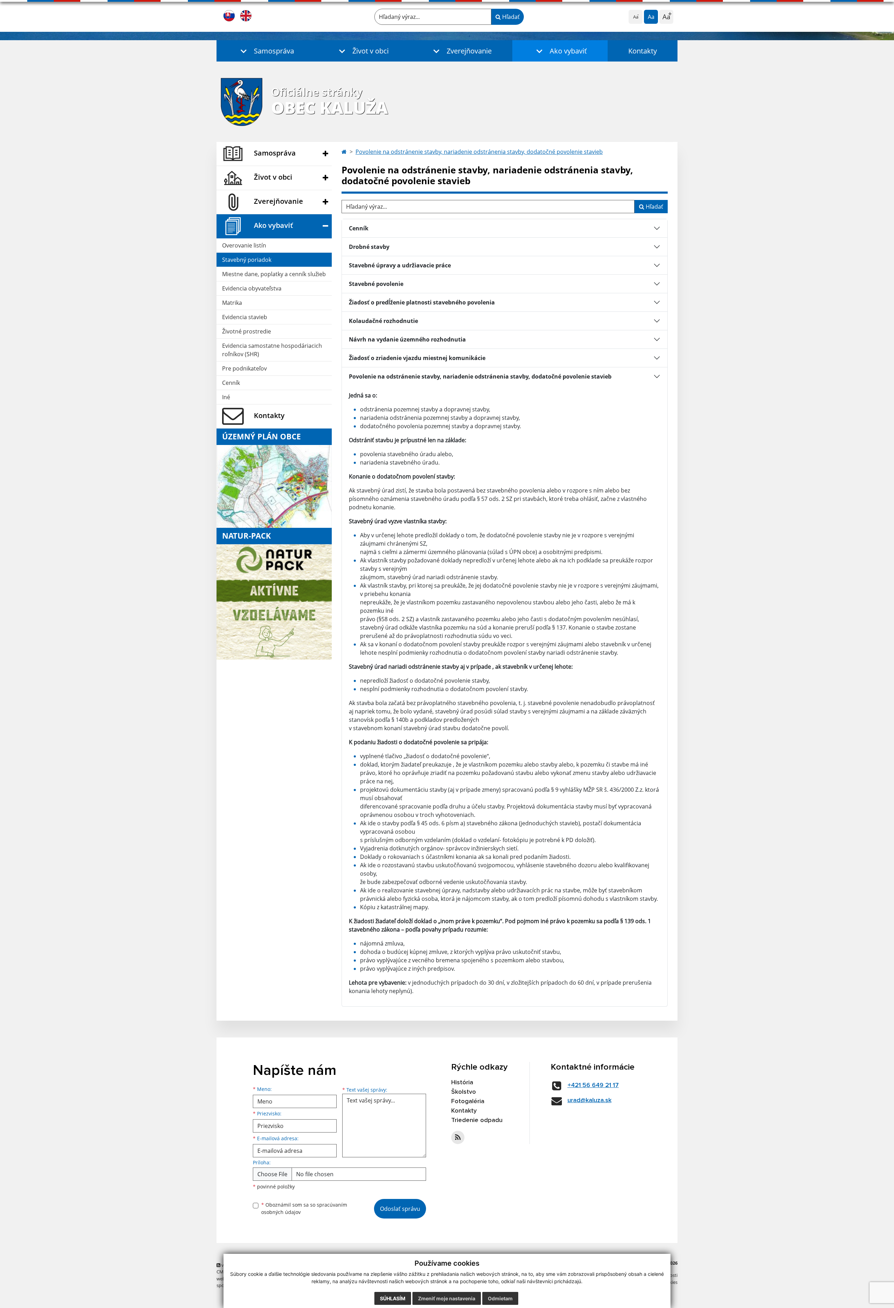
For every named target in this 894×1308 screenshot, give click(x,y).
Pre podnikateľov (244, 368)
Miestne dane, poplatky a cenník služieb (274, 274)
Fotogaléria (467, 1101)
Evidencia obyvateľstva (251, 288)
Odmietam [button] (500, 1298)
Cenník (231, 383)
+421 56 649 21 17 (593, 1085)
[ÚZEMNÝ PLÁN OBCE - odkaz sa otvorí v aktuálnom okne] (274, 486)
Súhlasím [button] (392, 1298)
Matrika (232, 303)
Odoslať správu (400, 1209)
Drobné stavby (369, 247)
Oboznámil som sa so (304, 1208)
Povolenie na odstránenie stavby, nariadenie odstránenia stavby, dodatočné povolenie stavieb (479, 152)
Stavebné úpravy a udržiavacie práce (400, 265)
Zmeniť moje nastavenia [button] (446, 1298)
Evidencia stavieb (244, 317)
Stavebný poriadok (246, 260)
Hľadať (510, 17)
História (462, 1082)
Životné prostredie (246, 331)
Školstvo (463, 1092)
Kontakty (642, 51)
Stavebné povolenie (376, 284)
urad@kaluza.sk (589, 1100)
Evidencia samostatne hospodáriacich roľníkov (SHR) (272, 350)
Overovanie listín (244, 245)
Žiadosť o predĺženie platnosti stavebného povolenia (422, 302)
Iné (226, 397)
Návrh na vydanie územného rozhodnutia (407, 339)
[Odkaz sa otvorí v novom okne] (457, 1137)
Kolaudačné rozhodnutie (383, 321)
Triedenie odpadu (477, 1120)
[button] (266, 51)
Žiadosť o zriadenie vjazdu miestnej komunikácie (417, 358)
